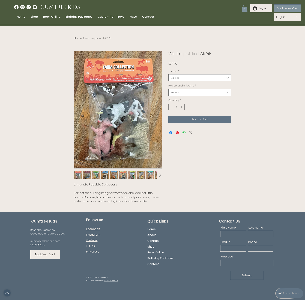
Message (227, 256)
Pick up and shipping (182, 85)
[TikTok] (28, 7)
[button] (245, 8)
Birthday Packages (160, 258)
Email (224, 242)
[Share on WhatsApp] (184, 133)
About (151, 235)
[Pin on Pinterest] (177, 133)
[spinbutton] (176, 107)
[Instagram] (22, 7)
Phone (252, 242)
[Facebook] (16, 7)
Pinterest (92, 252)
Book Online (155, 252)
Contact (153, 241)
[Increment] (182, 107)
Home (78, 38)
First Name (228, 227)
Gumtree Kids (60, 7)
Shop (150, 247)
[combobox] (199, 77)
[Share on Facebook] (171, 133)
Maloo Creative (111, 280)
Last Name (255, 227)
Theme (173, 71)
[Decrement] (171, 107)
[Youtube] (35, 7)
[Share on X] (191, 133)
